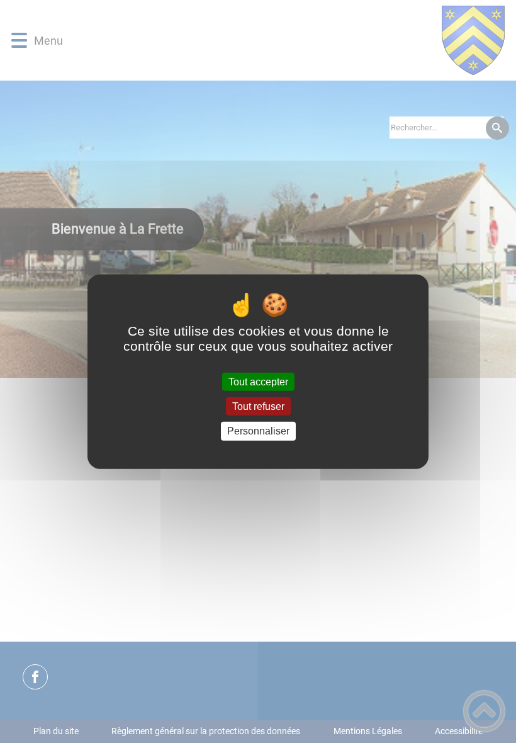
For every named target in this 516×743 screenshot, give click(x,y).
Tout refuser (258, 406)
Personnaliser (258, 431)
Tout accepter (258, 382)
